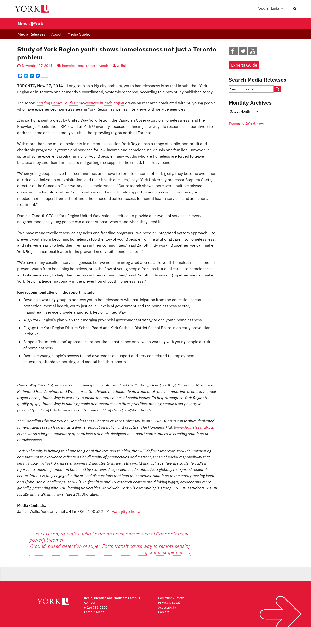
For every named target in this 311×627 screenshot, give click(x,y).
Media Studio (79, 34)
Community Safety (171, 598)
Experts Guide (244, 65)
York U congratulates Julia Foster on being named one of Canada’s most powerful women (108, 536)
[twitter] (243, 52)
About (56, 34)
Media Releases (31, 34)
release (92, 65)
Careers (163, 612)
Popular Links (268, 8)
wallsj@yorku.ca (126, 511)
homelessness (73, 65)
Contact (89, 603)
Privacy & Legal (169, 603)
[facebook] (232, 52)
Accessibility (167, 607)
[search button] (295, 8)
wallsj (121, 65)
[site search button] (277, 89)
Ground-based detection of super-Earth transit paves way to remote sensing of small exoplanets (110, 549)
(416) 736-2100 (95, 607)
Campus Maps (94, 612)
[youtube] (252, 52)
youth (103, 65)
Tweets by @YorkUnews (247, 123)
